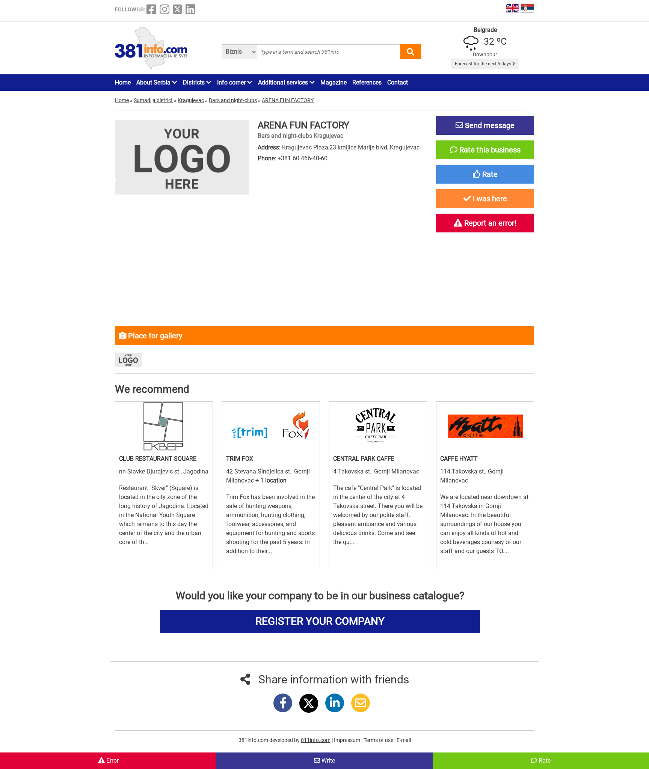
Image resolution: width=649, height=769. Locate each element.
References (367, 82)
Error (112, 760)
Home (123, 82)
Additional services (283, 82)
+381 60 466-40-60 (303, 158)
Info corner (232, 82)
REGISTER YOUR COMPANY (320, 621)
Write (327, 760)
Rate (544, 760)
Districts (194, 82)
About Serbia (154, 82)
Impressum (347, 740)
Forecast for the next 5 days (483, 63)
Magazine (333, 82)
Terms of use (379, 740)
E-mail (404, 740)
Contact (397, 82)
